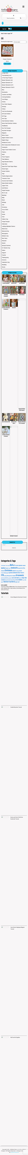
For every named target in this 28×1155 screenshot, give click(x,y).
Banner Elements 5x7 (7, 82)
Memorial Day (5, 231)
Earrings (4, 106)
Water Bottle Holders (7, 183)
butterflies (22, 568)
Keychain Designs (6, 130)
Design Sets (5, 73)
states (16, 580)
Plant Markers (5, 159)
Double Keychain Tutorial (16, 707)
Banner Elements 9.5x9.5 (8, 87)
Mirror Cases (5, 135)
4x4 (11, 565)
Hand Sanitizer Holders (8, 121)
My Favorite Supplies (15, 1037)
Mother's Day (5, 236)
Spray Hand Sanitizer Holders (9, 123)
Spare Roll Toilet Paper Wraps (9, 166)
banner (7, 568)
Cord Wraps (5, 99)
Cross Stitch (5, 209)
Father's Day (5, 219)
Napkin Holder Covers (7, 137)
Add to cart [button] (7, 63)
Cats (3, 204)
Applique (4, 195)
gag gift (7, 572)
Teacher (4, 255)
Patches (4, 152)
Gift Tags (4, 116)
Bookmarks (5, 92)
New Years (4, 238)
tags (23, 579)
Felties (3, 109)
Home (2, 33)
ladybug (5, 575)
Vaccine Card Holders (7, 181)
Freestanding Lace (6, 75)
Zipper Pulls (5, 185)
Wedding (4, 264)
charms (2, 570)
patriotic (6, 578)
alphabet (20, 565)
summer (20, 580)
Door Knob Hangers (7, 104)
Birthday (4, 202)
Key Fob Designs (6, 128)
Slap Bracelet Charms (7, 161)
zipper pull (17, 582)
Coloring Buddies (6, 97)
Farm (3, 216)
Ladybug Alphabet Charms (8, 226)
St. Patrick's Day (6, 248)
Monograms (5, 233)
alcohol (16, 565)
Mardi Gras (4, 228)
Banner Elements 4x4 (7, 80)
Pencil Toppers (6, 157)
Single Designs (6, 190)
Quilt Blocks (5, 188)
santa (13, 578)
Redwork (4, 240)
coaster (14, 570)
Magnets (4, 133)
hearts (22, 572)
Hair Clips (4, 118)
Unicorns (4, 260)
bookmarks (14, 568)
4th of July (4, 192)
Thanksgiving (5, 257)
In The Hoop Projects (7, 77)
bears (10, 568)
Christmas (4, 207)
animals (24, 565)
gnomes (11, 572)
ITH (2, 575)
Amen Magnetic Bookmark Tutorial (18, 597)
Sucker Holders (6, 171)
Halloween (4, 224)
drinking (17, 570)
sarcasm (16, 578)
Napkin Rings (5, 140)
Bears (3, 200)
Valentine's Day (6, 262)
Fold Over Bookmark (7, 111)
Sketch (3, 243)
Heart (19, 572)
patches (2, 578)
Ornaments (4, 147)
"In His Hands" (3, 565)
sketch (20, 578)
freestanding (3, 572)
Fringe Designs (6, 221)
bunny (19, 568)
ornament (14, 575)
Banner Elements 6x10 (7, 85)
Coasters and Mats (6, 94)
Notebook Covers (6, 142)
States (3, 250)
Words (3, 267)
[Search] (20, 18)
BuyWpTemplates (14, 1152)
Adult (3, 154)
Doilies (4, 101)
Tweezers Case (6, 178)
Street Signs (5, 169)
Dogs (3, 212)
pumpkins (9, 578)
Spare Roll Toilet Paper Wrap (10, 579)
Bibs (3, 89)
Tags (3, 173)
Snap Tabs (4, 164)
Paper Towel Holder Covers (9, 149)
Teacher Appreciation (7, 176)
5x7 (14, 565)
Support (4, 252)
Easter (3, 214)
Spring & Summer (6, 245)
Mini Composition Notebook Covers (11, 145)
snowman (3, 580)
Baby (3, 197)
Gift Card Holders (6, 113)
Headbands (5, 125)
